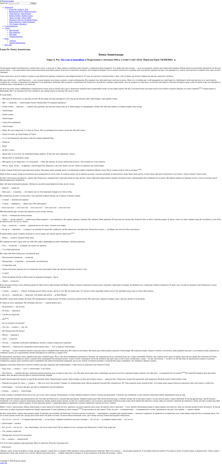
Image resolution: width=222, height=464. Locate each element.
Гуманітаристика (16, 37)
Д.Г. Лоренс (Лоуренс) (18, 24)
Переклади (9, 7)
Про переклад (14, 32)
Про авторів (14, 30)
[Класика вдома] (7, 1)
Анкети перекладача (17, 43)
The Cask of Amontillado (73, 59)
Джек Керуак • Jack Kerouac (20, 14)
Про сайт (8, 45)
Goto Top (3, 463)
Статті (7, 28)
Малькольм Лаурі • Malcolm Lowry (22, 12)
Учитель (12, 41)
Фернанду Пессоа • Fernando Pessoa (23, 20)
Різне (7, 39)
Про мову (13, 34)
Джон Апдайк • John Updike (20, 18)
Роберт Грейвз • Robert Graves (21, 16)
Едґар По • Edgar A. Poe (18, 9)
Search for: (4, 3)
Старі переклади (11, 26)
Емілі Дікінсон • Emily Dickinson (22, 22)
